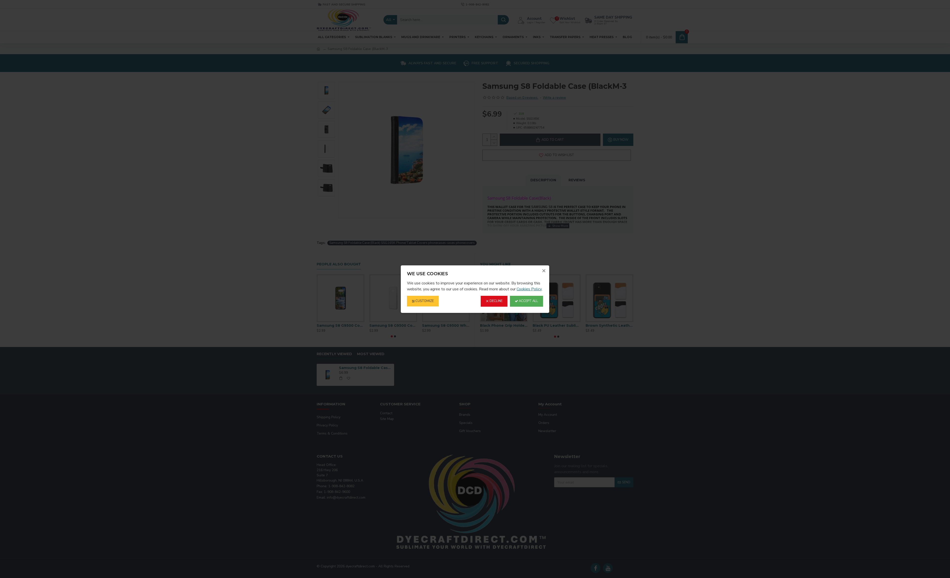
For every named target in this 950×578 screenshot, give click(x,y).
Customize (424, 301)
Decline (495, 301)
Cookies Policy (529, 289)
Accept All (528, 301)
